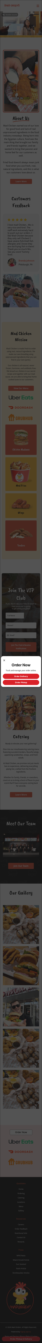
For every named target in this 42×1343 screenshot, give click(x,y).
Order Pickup (21, 682)
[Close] (4, 660)
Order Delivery (21, 676)
